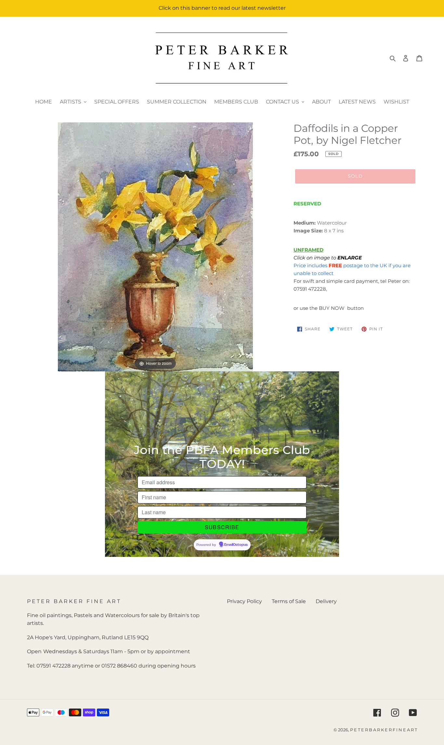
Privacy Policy (244, 601)
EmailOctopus (236, 544)
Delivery (326, 601)
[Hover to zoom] (155, 246)
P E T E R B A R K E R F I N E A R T (383, 729)
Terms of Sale (289, 601)
